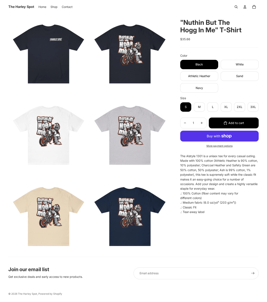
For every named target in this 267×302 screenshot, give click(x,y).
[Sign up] (253, 273)
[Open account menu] (244, 6)
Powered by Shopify (50, 293)
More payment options (220, 145)
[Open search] (236, 6)
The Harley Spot (27, 293)
